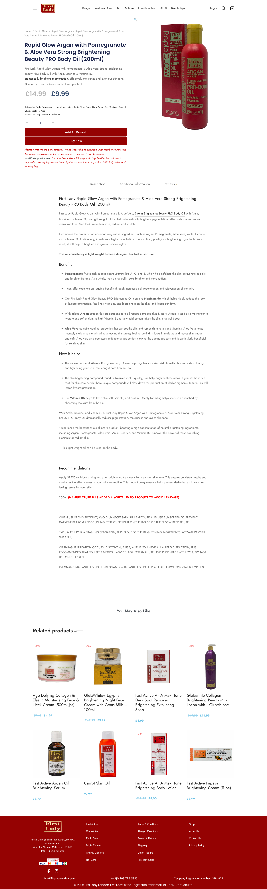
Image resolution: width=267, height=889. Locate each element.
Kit (118, 8)
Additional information (135, 184)
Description (97, 184)
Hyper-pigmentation (63, 107)
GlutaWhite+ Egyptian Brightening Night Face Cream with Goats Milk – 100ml (105, 702)
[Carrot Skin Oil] (108, 754)
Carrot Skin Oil (97, 783)
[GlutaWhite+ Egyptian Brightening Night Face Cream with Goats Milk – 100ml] (108, 666)
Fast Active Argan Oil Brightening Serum (51, 785)
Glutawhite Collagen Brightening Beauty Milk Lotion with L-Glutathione (208, 700)
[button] (135, 20)
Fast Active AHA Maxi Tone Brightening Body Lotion (158, 785)
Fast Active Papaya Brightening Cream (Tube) (209, 785)
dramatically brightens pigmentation (46, 79)
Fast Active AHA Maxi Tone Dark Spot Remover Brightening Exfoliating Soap (158, 702)
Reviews (170, 184)
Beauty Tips (178, 8)
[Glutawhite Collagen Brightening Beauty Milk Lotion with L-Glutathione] (210, 666)
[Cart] (232, 8)
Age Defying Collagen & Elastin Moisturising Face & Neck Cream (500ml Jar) (56, 700)
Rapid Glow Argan (62, 31)
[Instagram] (56, 871)
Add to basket (75, 132)
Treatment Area (103, 8)
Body (38, 107)
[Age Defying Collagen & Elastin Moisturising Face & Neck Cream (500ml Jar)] (56, 666)
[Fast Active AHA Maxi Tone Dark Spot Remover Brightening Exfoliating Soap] (159, 666)
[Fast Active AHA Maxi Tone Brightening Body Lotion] (159, 754)
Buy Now (76, 141)
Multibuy (129, 8)
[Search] (223, 8)
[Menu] (35, 8)
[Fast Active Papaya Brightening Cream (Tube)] (210, 754)
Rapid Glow (41, 31)
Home (28, 31)
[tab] (97, 184)
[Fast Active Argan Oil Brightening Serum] (56, 754)
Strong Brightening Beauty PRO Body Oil (160, 213)
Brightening (47, 107)
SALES (163, 8)
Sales (114, 107)
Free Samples (146, 8)
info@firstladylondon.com (37, 158)
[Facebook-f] (49, 871)
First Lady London (39, 114)
